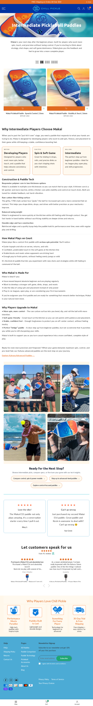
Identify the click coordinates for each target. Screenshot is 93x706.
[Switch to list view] (37, 62)
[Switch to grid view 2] (42, 62)
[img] (46, 551)
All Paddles (25, 648)
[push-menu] (3, 8)
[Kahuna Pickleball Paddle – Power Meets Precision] (66, 577)
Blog (22, 670)
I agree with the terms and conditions (54, 664)
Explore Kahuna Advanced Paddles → (18, 355)
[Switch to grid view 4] (54, 62)
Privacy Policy (44, 679)
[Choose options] (23, 108)
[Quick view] (44, 108)
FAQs (6, 648)
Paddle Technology (28, 656)
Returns (7, 656)
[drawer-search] (79, 8)
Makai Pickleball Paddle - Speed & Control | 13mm (25, 113)
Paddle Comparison (28, 652)
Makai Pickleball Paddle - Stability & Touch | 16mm (68, 113)
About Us (24, 666)
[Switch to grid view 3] (47, 62)
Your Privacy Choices (46, 683)
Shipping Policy (9, 652)
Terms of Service (57, 679)
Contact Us (8, 659)
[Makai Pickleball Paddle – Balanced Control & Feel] (27, 577)
